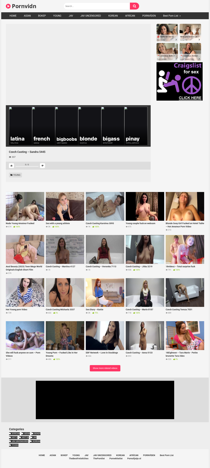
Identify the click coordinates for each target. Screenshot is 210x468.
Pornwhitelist (116, 458)
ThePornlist (99, 458)
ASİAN (27, 15)
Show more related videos (105, 368)
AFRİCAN (130, 15)
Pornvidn (23, 6)
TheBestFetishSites (78, 458)
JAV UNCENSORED (90, 15)
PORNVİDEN (149, 15)
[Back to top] (200, 459)
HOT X (15, 437)
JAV (71, 15)
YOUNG (57, 15)
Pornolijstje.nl (134, 458)
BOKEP (42, 15)
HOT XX (25, 437)
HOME (13, 15)
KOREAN (113, 15)
